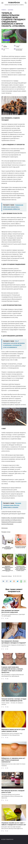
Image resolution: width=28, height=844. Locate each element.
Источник (4, 528)
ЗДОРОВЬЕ (6, 39)
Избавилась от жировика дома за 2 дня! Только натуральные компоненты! (13, 760)
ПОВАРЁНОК (14, 3)
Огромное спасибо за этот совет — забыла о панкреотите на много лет (13, 823)
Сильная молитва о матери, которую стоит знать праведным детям (13, 699)
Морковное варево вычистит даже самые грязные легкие (13, 730)
